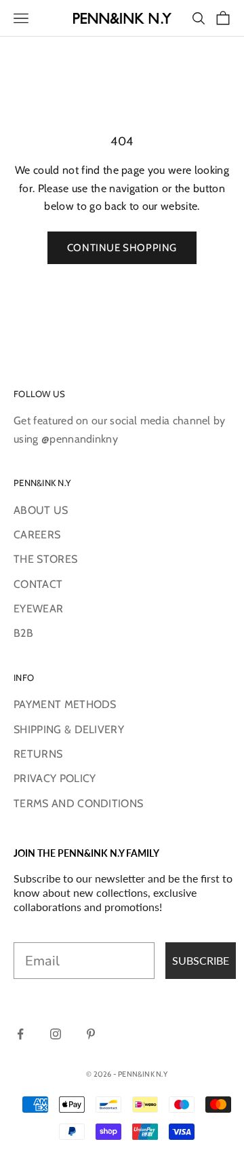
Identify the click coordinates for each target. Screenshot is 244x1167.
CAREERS (37, 534)
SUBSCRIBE (200, 960)
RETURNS (38, 753)
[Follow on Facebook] (20, 1034)
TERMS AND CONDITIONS (78, 803)
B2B (23, 633)
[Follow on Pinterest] (91, 1034)
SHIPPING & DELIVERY (69, 729)
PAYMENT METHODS (65, 704)
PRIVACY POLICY (55, 778)
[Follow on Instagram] (55, 1034)
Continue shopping (122, 248)
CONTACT (38, 584)
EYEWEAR (38, 608)
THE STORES (45, 559)
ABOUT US (41, 510)
